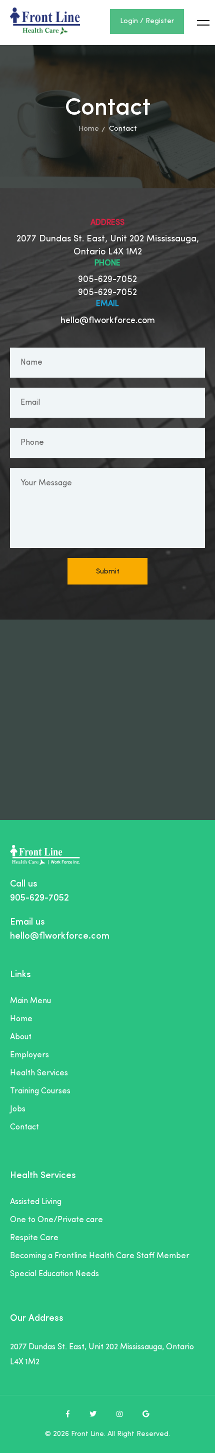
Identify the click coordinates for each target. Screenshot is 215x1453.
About (21, 1037)
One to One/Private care (56, 1220)
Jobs (18, 1109)
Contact (24, 1127)
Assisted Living (36, 1202)
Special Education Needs (54, 1274)
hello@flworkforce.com (107, 321)
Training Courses (40, 1091)
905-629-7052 (107, 279)
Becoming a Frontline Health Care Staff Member (100, 1256)
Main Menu (30, 1001)
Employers (29, 1055)
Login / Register (147, 21)
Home (88, 129)
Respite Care (34, 1238)
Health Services (39, 1073)
